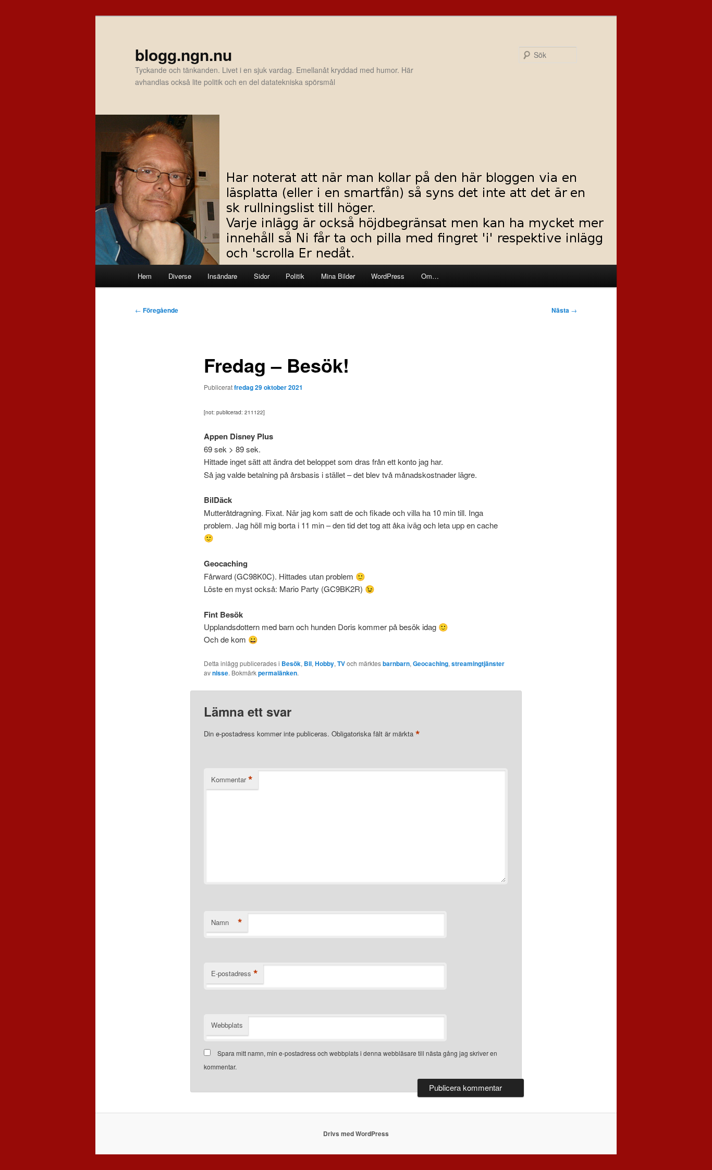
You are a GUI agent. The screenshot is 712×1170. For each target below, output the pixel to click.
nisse (220, 673)
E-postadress (234, 973)
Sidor (261, 276)
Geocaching (430, 663)
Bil (308, 663)
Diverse (179, 276)
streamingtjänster (478, 663)
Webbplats (227, 1025)
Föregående (156, 310)
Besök (291, 663)
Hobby (324, 663)
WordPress (387, 276)
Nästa (564, 310)
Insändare (222, 276)
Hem (145, 276)
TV (341, 663)
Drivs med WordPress (356, 1133)
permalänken (277, 673)
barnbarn (396, 663)
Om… (430, 276)
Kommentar (232, 779)
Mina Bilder (338, 276)
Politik (295, 276)
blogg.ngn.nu (183, 54)
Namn (226, 922)
